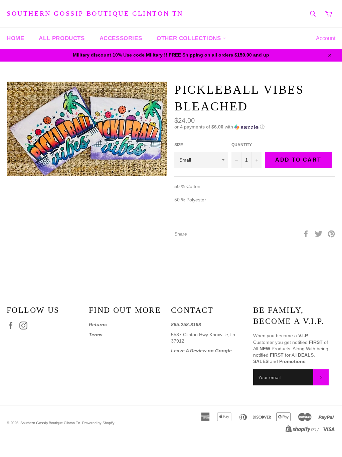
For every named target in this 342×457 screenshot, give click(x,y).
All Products (61, 38)
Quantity (241, 145)
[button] (254, 127)
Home (15, 38)
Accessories (121, 38)
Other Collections (190, 38)
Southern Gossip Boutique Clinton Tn (95, 13)
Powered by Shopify (98, 423)
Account (325, 38)
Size (178, 145)
